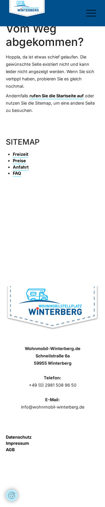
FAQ (17, 173)
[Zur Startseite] (27, 9)
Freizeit (20, 154)
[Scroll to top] (12, 478)
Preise (19, 160)
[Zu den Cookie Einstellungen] (12, 495)
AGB (10, 449)
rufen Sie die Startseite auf (56, 95)
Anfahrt (21, 167)
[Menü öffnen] (91, 13)
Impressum (17, 443)
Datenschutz (19, 437)
